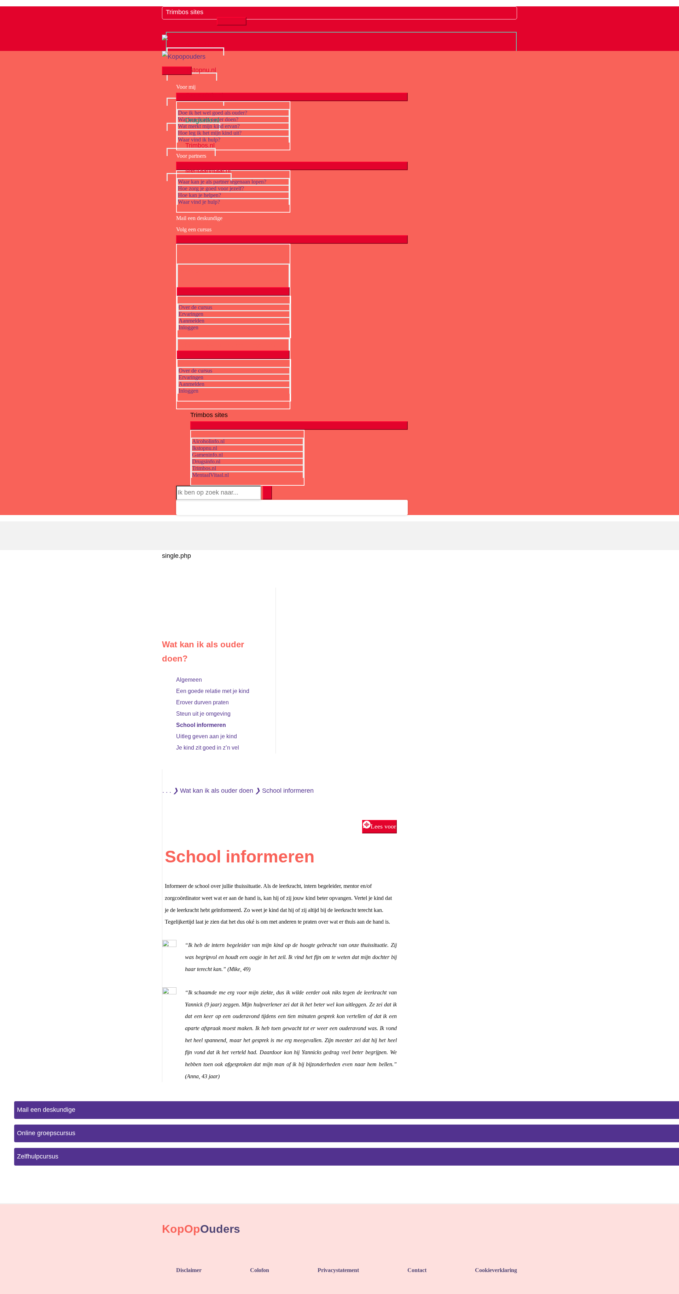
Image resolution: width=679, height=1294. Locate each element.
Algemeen (189, 680)
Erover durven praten (202, 702)
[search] (218, 493)
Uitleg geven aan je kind (206, 736)
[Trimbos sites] (191, 19)
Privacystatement (338, 1270)
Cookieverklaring (496, 1270)
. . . (166, 790)
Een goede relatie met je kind (212, 691)
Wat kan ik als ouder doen (216, 790)
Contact (416, 1270)
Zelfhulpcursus (37, 1156)
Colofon (259, 1270)
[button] (182, 507)
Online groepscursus (46, 1133)
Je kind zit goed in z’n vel (207, 748)
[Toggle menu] (231, 21)
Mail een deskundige (46, 1109)
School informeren (201, 725)
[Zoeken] (267, 492)
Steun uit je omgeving (203, 714)
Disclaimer (189, 1270)
